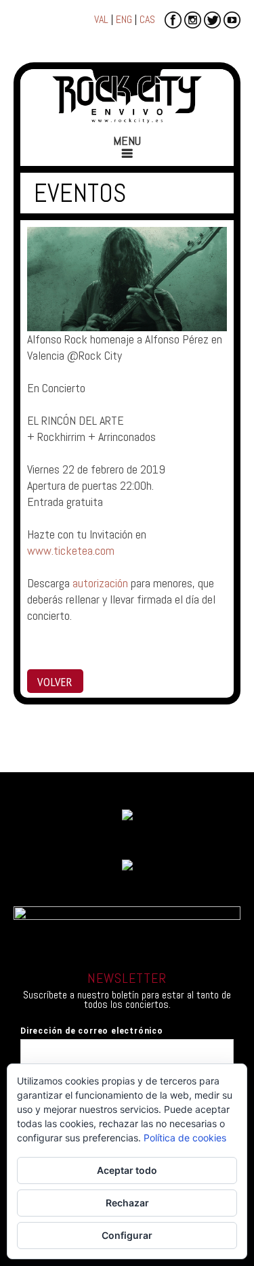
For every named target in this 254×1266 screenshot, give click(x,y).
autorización (100, 583)
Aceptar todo (127, 1170)
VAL (101, 19)
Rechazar (127, 1202)
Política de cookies (185, 1137)
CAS (147, 19)
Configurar (127, 1235)
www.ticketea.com (70, 550)
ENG (124, 19)
